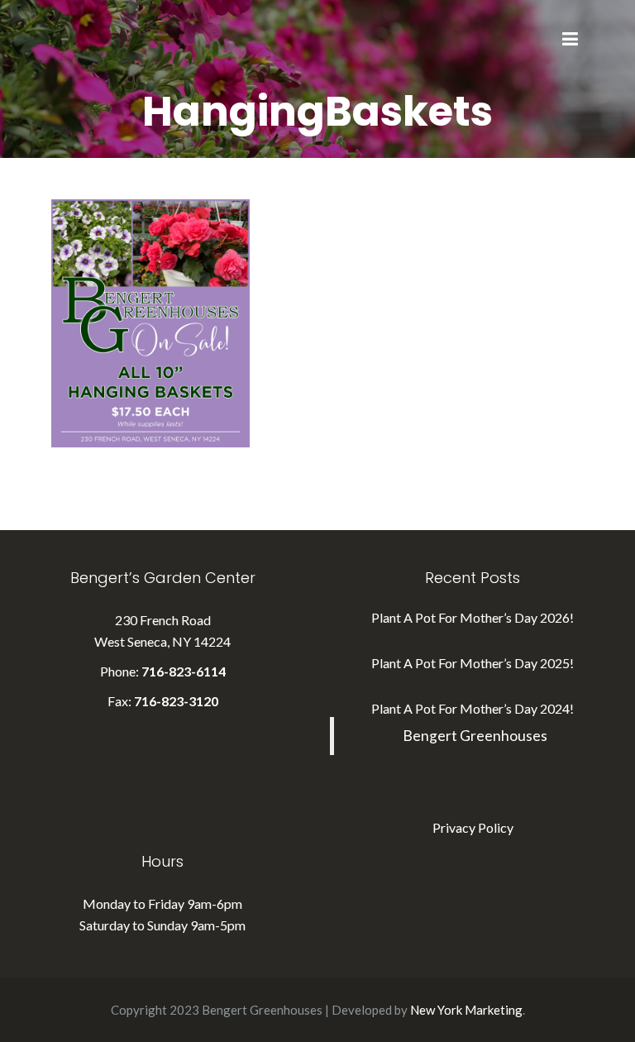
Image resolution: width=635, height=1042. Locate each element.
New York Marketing (466, 1009)
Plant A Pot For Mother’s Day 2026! (472, 617)
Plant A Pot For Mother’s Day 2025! (472, 663)
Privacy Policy (472, 827)
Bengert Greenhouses (475, 735)
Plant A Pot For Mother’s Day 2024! (472, 708)
